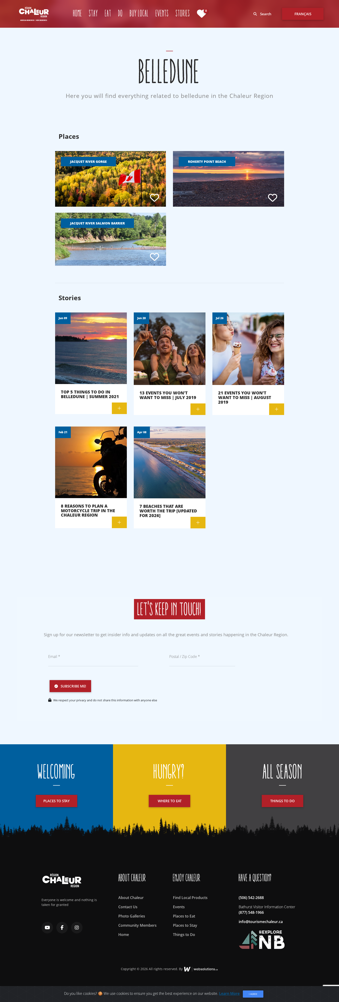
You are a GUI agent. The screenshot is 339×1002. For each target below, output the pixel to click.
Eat (108, 13)
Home (77, 13)
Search (265, 14)
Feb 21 (63, 432)
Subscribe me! (72, 686)
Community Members (137, 925)
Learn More (229, 993)
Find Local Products (190, 897)
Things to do (282, 801)
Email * (54, 656)
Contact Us (127, 906)
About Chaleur (131, 897)
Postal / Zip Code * (184, 656)
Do (120, 13)
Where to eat (169, 801)
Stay (93, 13)
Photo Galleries (131, 916)
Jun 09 (63, 318)
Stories (183, 13)
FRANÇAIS (302, 14)
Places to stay (56, 801)
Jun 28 (141, 318)
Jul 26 (219, 318)
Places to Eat (184, 916)
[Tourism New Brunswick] (262, 937)
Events (162, 13)
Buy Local (139, 13)
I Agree (253, 994)
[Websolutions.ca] (201, 968)
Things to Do (184, 934)
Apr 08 (141, 432)
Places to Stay (185, 925)
